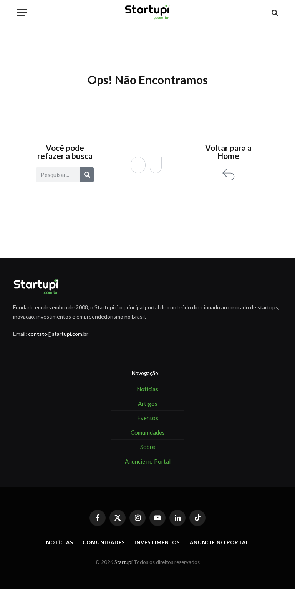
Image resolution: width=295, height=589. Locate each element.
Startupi (123, 562)
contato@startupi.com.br (58, 333)
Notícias (59, 542)
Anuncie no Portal (219, 542)
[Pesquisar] (87, 174)
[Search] (274, 12)
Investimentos (157, 542)
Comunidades (104, 542)
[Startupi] (147, 12)
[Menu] (22, 12)
